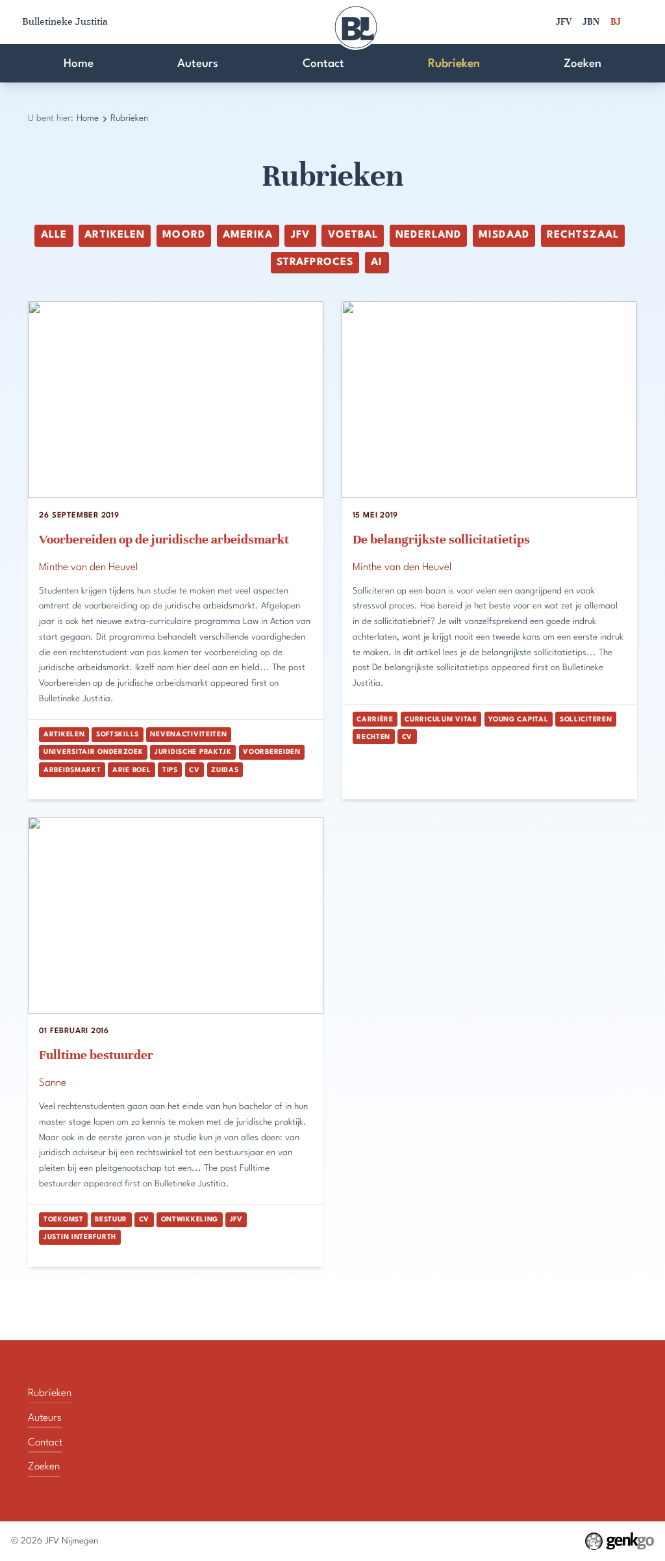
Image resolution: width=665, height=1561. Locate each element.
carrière (375, 719)
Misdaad (504, 235)
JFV (563, 21)
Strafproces (315, 262)
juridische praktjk (193, 752)
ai (377, 262)
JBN (591, 21)
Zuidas (224, 770)
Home (79, 63)
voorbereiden (271, 752)
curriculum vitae (441, 719)
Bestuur (111, 1219)
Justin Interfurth (80, 1237)
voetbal (353, 235)
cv (194, 770)
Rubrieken (454, 63)
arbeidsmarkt (72, 770)
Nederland (428, 235)
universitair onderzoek (94, 752)
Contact (323, 63)
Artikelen (114, 235)
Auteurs (197, 63)
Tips (170, 770)
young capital (518, 719)
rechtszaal (583, 235)
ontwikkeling (189, 1219)
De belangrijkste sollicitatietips (441, 539)
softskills (117, 734)
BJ (615, 21)
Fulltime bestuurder (96, 1055)
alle (54, 235)
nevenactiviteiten (188, 734)
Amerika (248, 235)
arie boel (131, 770)
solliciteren (586, 719)
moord (183, 235)
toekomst (64, 1219)
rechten (373, 737)
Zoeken (582, 63)
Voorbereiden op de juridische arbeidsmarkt (164, 539)
